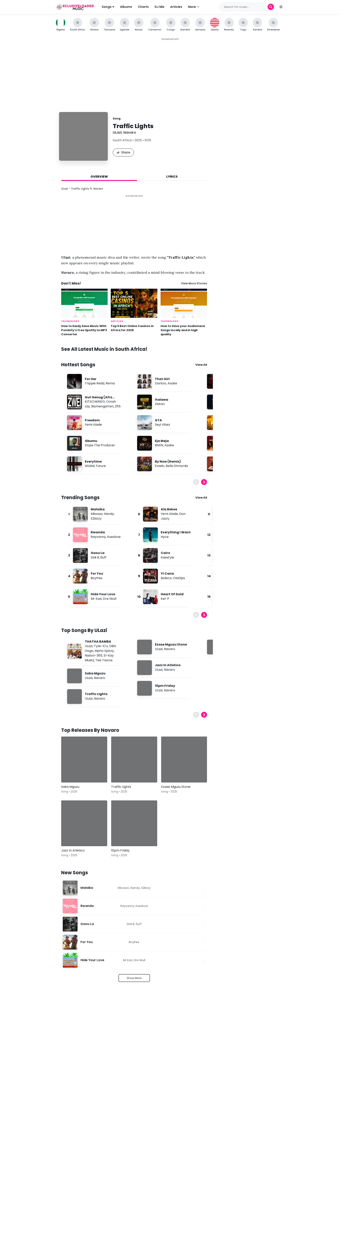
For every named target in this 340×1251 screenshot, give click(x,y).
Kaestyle (167, 557)
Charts (143, 7)
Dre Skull (109, 598)
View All (201, 365)
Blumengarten (102, 406)
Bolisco (166, 578)
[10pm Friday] (134, 823)
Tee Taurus (104, 660)
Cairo (165, 553)
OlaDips (179, 578)
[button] (281, 7)
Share (125, 152)
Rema (110, 383)
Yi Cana (167, 573)
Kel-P (165, 598)
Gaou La (97, 553)
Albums (126, 7)
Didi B (95, 557)
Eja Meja (162, 441)
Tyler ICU (101, 646)
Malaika (98, 509)
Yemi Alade (93, 424)
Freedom (92, 420)
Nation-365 (93, 655)
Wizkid (89, 466)
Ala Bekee (169, 509)
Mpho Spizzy (104, 650)
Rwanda (98, 532)
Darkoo (160, 383)
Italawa (161, 399)
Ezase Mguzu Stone (171, 644)
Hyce (165, 537)
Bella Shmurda (177, 466)
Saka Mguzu (95, 673)
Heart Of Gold (172, 594)
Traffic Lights (96, 694)
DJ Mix (159, 7)
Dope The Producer (100, 445)
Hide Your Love (103, 594)
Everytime (93, 461)
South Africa (122, 140)
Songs (107, 7)
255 (118, 406)
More (192, 7)
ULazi (117, 132)
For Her (90, 379)
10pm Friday (165, 685)
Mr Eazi (96, 598)
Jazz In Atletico (168, 665)
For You (97, 573)
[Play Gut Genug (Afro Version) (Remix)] (74, 402)
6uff (103, 557)
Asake (172, 383)
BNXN (159, 445)
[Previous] (196, 482)
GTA (158, 420)
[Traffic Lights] (134, 760)
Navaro (129, 132)
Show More (134, 978)
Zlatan (160, 404)
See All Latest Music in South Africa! (104, 349)
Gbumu (91, 441)
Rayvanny (98, 537)
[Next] (204, 482)
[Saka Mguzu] (84, 760)
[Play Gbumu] (74, 443)
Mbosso (97, 514)
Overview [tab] (99, 176)
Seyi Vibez (162, 424)
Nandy (109, 514)
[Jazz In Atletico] (84, 823)
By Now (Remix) (168, 461)
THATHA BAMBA (98, 641)
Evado (159, 466)
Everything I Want (176, 532)
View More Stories (194, 283)
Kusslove (114, 537)
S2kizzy (96, 518)
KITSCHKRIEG (95, 401)
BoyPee (96, 578)
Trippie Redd (94, 383)
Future (101, 466)
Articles (176, 7)
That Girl (162, 379)
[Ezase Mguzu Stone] (184, 760)
